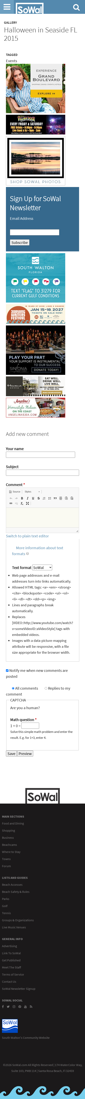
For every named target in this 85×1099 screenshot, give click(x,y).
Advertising (9, 946)
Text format (22, 567)
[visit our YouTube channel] (25, 1007)
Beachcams (9, 845)
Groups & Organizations (18, 920)
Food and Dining (13, 823)
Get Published (11, 960)
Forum (6, 866)
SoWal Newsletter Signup (18, 989)
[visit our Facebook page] (3, 1007)
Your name (15, 448)
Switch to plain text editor (27, 535)
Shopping (8, 830)
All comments (27, 688)
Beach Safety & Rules (15, 892)
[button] (15, 491)
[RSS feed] (31, 1007)
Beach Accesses (12, 885)
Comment (15, 484)
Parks (5, 899)
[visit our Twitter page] (8, 1007)
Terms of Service (13, 974)
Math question (23, 719)
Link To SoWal (11, 953)
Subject (12, 466)
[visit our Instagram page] (14, 1007)
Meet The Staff (11, 967)
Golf (5, 906)
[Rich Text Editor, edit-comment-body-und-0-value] (42, 517)
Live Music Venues (14, 927)
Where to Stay (11, 852)
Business (8, 838)
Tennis (6, 913)
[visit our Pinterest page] (19, 1007)
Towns (6, 859)
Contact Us (9, 981)
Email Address (21, 218)
